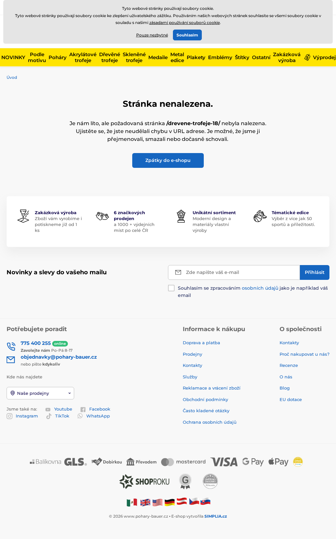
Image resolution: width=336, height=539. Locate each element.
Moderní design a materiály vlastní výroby (212, 224)
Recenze (289, 365)
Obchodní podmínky (205, 399)
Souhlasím (187, 35)
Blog (285, 388)
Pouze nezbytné (152, 35)
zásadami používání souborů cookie (184, 22)
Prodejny (192, 354)
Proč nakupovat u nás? (304, 354)
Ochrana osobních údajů (210, 422)
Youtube (63, 409)
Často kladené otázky (206, 410)
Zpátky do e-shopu (168, 160)
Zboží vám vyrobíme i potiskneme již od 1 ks (58, 224)
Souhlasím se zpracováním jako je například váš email (253, 291)
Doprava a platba (201, 342)
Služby (190, 376)
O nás (286, 376)
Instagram (27, 415)
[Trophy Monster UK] (145, 502)
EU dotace (291, 399)
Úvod (12, 77)
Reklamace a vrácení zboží (212, 388)
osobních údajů (260, 288)
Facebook (99, 409)
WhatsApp (98, 415)
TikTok (62, 415)
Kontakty (192, 365)
